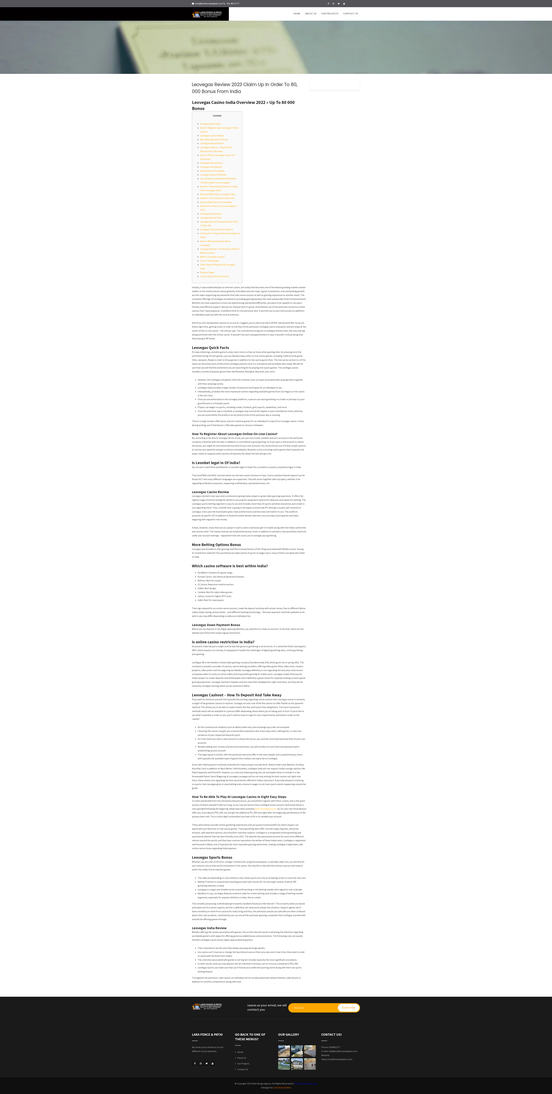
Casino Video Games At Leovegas (216, 202)
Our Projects (329, 13)
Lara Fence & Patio (282, 1087)
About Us (310, 13)
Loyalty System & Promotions (214, 276)
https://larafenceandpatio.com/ (336, 1059)
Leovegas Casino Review (212, 135)
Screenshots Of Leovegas (212, 170)
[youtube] (344, 4)
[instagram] (333, 4)
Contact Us (350, 13)
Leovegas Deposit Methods (213, 174)
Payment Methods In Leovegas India (217, 194)
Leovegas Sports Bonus (211, 162)
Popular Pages (207, 272)
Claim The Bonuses (209, 260)
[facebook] (328, 4)
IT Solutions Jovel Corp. (305, 1083)
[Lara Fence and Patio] (210, 14)
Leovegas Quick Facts (210, 123)
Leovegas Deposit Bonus (212, 143)
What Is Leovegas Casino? (212, 256)
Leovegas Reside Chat (210, 217)
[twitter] (339, 4)
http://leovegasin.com (265, 808)
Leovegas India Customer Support (216, 229)
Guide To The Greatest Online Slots (217, 198)
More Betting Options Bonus (214, 139)
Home (297, 13)
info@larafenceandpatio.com (343, 1051)
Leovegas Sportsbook (210, 213)
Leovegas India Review (211, 166)
